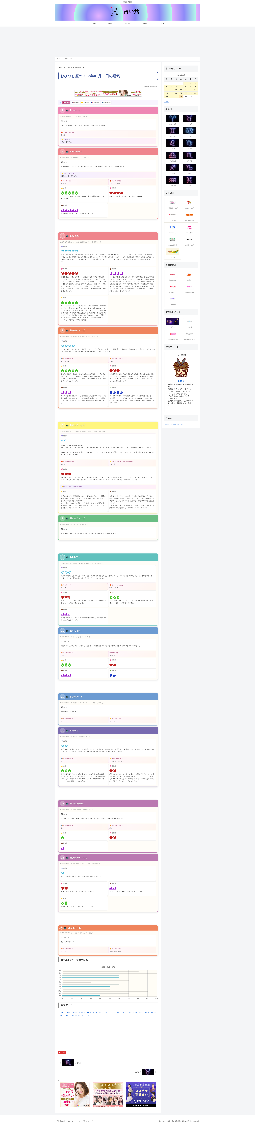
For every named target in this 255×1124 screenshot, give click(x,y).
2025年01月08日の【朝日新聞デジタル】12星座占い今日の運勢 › (80, 864)
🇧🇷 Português (106, 102)
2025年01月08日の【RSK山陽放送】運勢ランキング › (77, 809)
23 (191, 93)
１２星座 (62, 1052)
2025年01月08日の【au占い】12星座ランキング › (75, 736)
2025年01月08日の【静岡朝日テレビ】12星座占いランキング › (79, 336)
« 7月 (166, 102)
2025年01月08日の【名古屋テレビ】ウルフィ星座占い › (77, 933)
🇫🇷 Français (95, 102)
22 (186, 93)
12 (172, 90)
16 (191, 90)
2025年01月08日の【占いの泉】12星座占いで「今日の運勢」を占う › (82, 242)
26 (172, 97)
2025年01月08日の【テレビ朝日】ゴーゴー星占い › (76, 637)
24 (195, 93)
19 (172, 93)
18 (167, 93)
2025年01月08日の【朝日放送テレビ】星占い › (74, 524)
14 (181, 90)
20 (176, 93)
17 (195, 90)
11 (167, 90)
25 (167, 97)
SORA (181, 381)
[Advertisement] (127, 42)
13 (176, 90)
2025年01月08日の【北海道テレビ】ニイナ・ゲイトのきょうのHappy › (82, 703)
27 (176, 97)
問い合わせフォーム (63, 1121)
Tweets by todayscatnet (173, 424)
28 (181, 97)
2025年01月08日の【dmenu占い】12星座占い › (75, 157)
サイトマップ (76, 1121)
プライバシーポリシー (89, 1121)
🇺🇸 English (75, 102)
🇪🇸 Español (85, 102)
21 (181, 93)
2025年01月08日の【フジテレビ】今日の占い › (74, 116)
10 (195, 86)
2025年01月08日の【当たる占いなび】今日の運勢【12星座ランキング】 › (83, 431)
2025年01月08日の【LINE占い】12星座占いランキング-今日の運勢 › (81, 563)
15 (186, 90)
